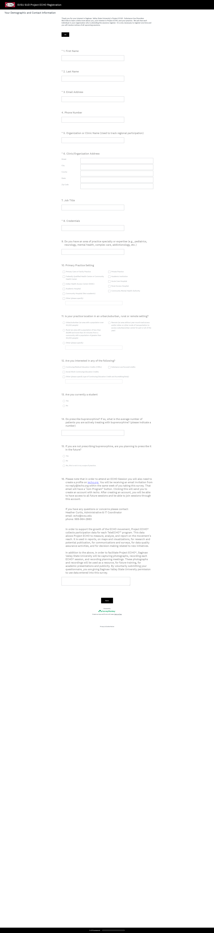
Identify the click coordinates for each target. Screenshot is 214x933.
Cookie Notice (110, 626)
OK (65, 35)
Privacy (102, 626)
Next (107, 601)
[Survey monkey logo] (107, 611)
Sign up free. (118, 614)
